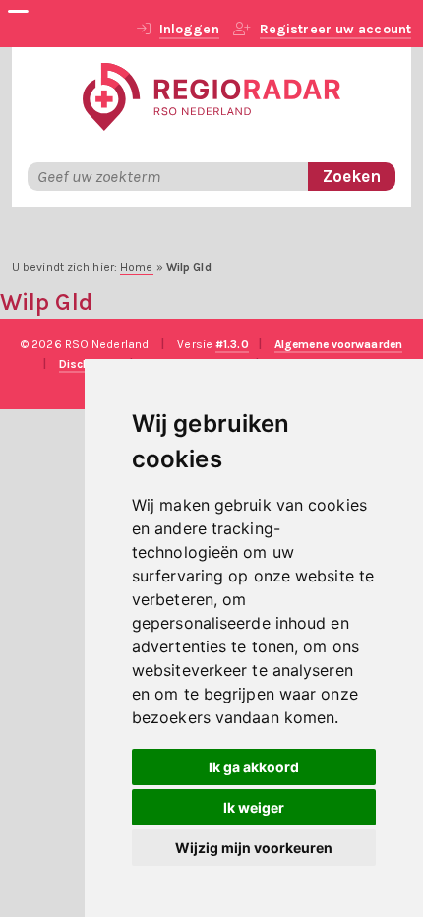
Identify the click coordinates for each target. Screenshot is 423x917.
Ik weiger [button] (253, 807)
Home (136, 267)
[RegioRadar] (212, 94)
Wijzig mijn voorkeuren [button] (253, 847)
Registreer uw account (335, 29)
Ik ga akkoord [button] (254, 767)
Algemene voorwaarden (338, 344)
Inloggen (189, 29)
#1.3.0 (232, 344)
